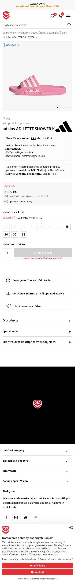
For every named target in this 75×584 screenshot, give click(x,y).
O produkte (10, 320)
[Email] (35, 517)
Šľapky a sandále (48, 32)
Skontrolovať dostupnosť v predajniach (29, 342)
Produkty (23, 32)
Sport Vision (9, 32)
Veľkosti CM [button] (36, 218)
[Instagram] (16, 517)
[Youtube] (25, 517)
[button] (37, 25)
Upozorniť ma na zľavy (20, 201)
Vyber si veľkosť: (14, 212)
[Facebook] (6, 517)
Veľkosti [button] (22, 218)
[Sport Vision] (6, 15)
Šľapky (63, 32)
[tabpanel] (37, 76)
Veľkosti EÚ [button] (9, 218)
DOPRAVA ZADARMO (41, 3)
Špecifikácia (10, 331)
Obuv (34, 32)
